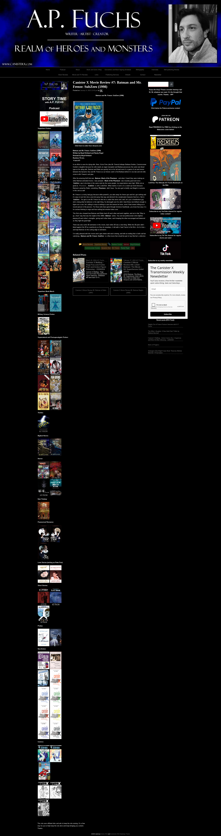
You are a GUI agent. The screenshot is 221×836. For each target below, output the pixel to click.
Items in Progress (153, 345)
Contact (142, 75)
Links (96, 75)
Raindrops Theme (125, 834)
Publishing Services (112, 75)
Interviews (155, 69)
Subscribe (168, 314)
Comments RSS (114, 834)
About (78, 69)
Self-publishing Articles (171, 69)
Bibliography (140, 69)
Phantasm (82, 186)
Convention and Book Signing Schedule (118, 69)
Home (48, 69)
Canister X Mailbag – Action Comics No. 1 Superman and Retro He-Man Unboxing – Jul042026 (164, 339)
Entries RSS (104, 834)
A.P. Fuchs (100, 260)
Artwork (127, 75)
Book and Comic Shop (94, 69)
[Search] (171, 84)
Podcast (62, 69)
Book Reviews (63, 75)
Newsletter (157, 75)
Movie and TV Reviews (80, 75)
